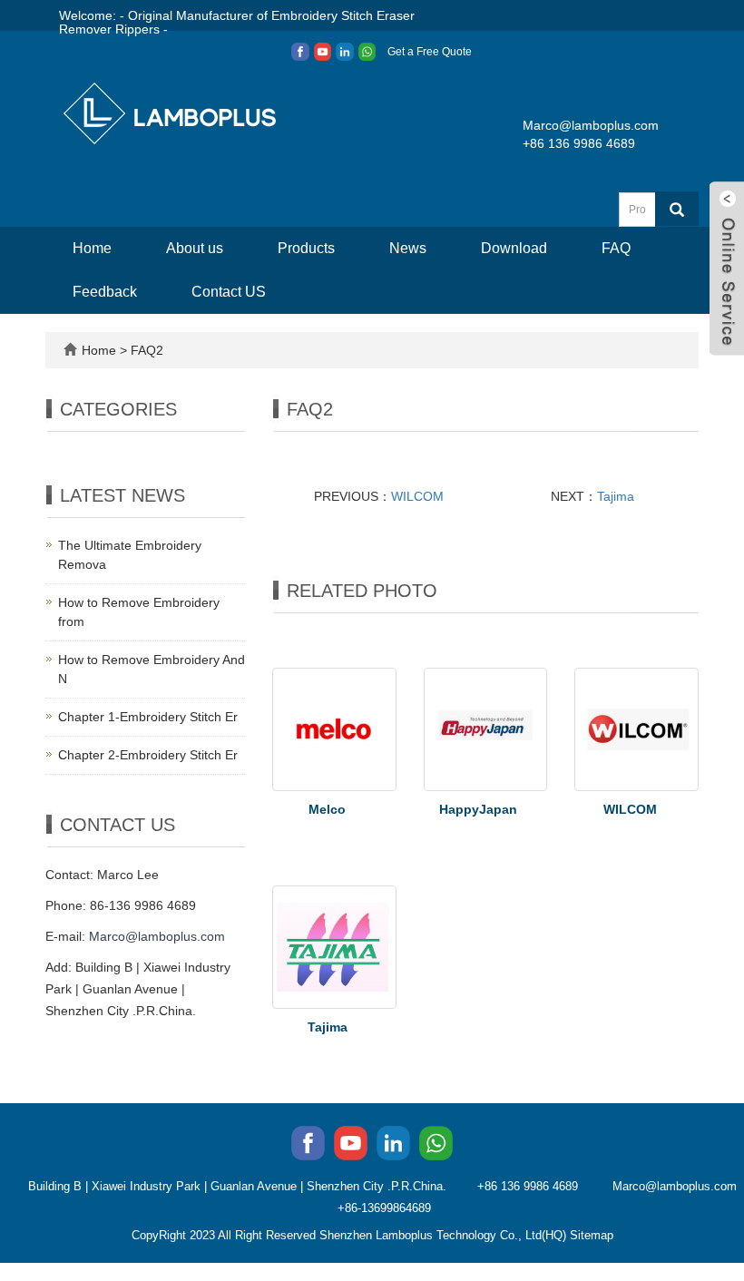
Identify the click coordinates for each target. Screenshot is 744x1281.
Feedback (105, 291)
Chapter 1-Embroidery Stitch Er (148, 716)
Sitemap (591, 1235)
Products (306, 248)
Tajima (615, 496)
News (407, 248)
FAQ (616, 248)
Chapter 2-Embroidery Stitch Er (148, 755)
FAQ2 (147, 350)
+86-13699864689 (384, 1208)
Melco (327, 809)
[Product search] (677, 208)
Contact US (228, 291)
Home (92, 248)
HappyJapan (478, 809)
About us (194, 248)
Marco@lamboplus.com (591, 125)
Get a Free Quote (429, 51)
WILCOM (417, 496)
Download (514, 248)
